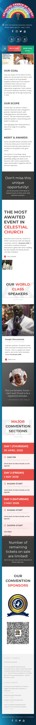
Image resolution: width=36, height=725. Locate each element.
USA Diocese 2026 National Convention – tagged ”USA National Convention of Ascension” (16, 689)
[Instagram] (17, 31)
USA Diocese (20, 717)
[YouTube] (25, 31)
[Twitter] (21, 31)
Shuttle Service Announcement (13, 700)
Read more (11, 359)
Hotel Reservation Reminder (12, 695)
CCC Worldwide (29, 717)
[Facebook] (13, 31)
